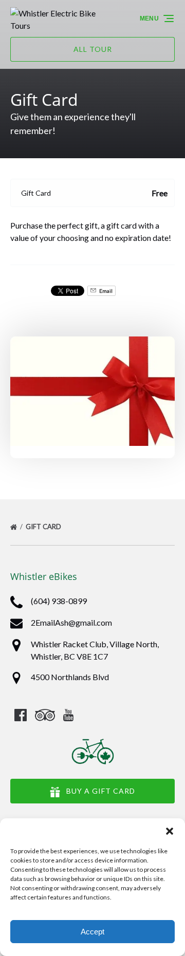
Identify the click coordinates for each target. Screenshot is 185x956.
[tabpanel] (92, 391)
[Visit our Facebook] (20, 715)
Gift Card (44, 526)
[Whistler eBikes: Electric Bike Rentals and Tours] (54, 18)
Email (105, 291)
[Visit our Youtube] (68, 715)
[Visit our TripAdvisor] (45, 715)
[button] (169, 831)
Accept (92, 931)
